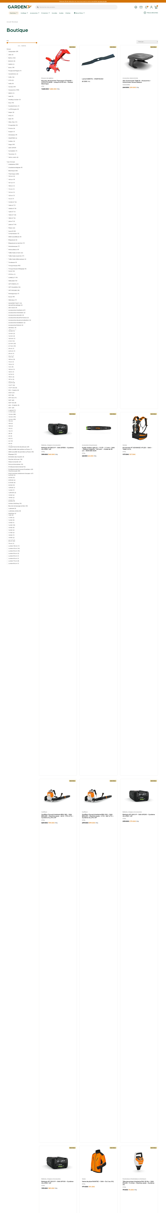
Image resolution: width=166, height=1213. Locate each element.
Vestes (84, 1178)
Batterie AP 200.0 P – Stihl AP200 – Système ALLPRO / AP (139, 815)
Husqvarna (126, 84)
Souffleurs (44, 812)
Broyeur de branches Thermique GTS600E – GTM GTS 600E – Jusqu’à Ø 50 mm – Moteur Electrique (57, 82)
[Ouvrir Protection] (49, 13)
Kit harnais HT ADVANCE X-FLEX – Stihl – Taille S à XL (137, 448)
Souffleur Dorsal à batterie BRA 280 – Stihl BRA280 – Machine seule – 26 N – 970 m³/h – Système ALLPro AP (57, 815)
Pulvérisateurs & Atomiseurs (138, 1178)
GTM (42, 86)
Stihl (43, 451)
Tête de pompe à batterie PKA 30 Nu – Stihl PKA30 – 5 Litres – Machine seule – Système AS (138, 1182)
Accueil (9, 22)
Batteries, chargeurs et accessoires (51, 445)
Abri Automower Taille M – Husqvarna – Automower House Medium (137, 81)
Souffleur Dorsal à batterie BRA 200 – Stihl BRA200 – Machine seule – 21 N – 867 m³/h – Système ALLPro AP (98, 815)
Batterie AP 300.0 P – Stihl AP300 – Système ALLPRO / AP (57, 448)
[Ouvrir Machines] (17, 13)
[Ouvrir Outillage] (27, 13)
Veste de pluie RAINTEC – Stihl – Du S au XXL (98, 1181)
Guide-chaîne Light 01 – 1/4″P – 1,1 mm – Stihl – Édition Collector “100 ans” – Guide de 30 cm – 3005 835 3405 (98, 449)
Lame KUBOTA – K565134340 (92, 79)
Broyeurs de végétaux (47, 78)
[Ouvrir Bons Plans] (84, 13)
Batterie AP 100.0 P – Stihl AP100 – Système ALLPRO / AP (57, 1182)
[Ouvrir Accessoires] (38, 13)
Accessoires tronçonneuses (89, 445)
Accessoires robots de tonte (130, 78)
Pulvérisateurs (126, 1178)
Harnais (125, 445)
